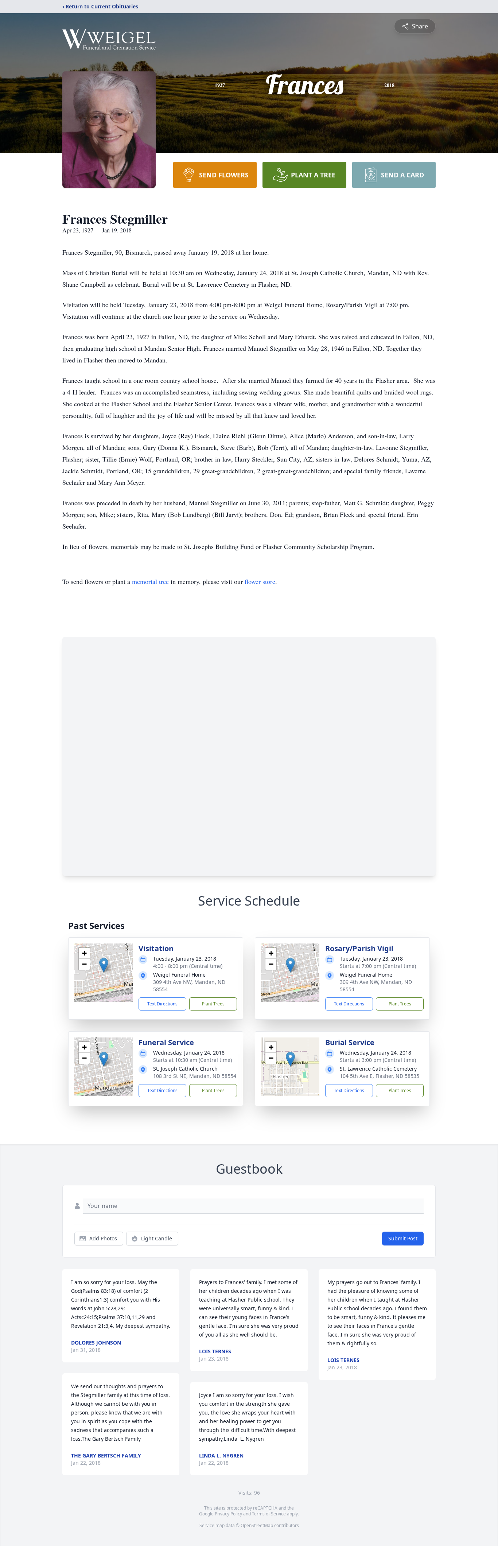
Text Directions (162, 1004)
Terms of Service (269, 1514)
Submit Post (402, 1238)
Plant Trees (213, 1004)
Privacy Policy (228, 1514)
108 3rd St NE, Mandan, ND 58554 (194, 1075)
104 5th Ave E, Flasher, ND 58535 (379, 1075)
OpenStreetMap (257, 1525)
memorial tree (150, 581)
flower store (260, 581)
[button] (103, 965)
